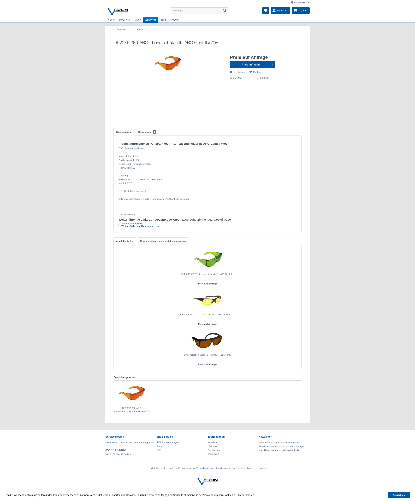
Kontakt (160, 446)
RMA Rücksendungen (167, 442)
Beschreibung (124, 132)
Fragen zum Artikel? (131, 223)
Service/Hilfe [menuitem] (300, 2)
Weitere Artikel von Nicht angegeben (140, 226)
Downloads (146, 132)
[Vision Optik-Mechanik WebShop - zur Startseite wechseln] (118, 11)
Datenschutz (214, 450)
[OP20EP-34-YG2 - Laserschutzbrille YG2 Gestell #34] (207, 300)
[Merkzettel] (265, 10)
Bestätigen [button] (399, 495)
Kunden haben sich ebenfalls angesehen (163, 241)
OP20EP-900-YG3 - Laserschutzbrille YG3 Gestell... (207, 274)
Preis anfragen (251, 64)
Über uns (212, 446)
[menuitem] (199, 10)
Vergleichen (239, 72)
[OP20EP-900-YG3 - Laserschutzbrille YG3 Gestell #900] (207, 259)
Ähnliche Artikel (125, 241)
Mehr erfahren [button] (246, 495)
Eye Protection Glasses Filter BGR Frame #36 (207, 355)
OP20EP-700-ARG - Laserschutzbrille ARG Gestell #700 (132, 410)
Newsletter (213, 442)
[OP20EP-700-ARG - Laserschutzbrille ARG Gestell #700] (132, 393)
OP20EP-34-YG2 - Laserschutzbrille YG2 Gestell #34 (207, 314)
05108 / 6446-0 (116, 450)
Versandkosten (203, 468)
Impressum (213, 454)
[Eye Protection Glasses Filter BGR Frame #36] (207, 340)
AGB (158, 450)
